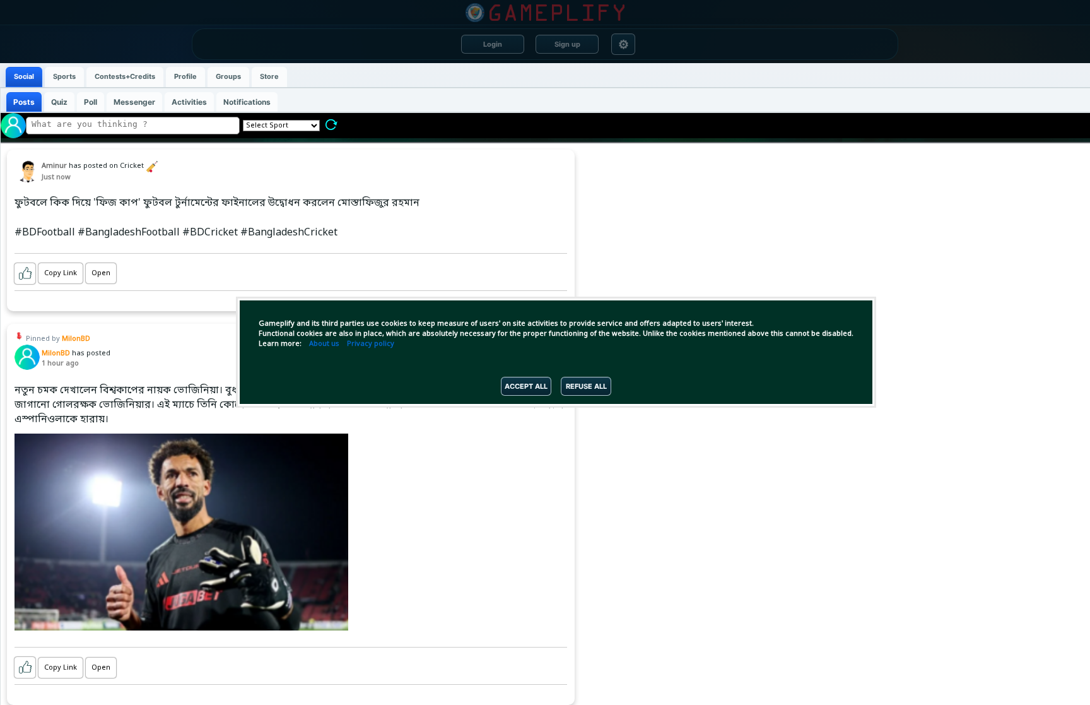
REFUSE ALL (586, 386)
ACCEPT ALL (526, 386)
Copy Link (60, 273)
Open (100, 273)
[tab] (24, 77)
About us (324, 344)
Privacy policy (370, 344)
